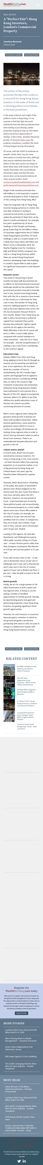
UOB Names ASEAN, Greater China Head (20, 1118)
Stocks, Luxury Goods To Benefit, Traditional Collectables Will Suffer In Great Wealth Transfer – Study (20, 1128)
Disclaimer (28, 1146)
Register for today (21, 989)
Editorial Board (13, 1143)
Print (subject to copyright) (13, 55)
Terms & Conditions (28, 1143)
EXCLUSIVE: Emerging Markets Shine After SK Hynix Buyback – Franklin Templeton (20, 1066)
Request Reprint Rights (31, 55)
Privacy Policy (16, 1146)
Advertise (30, 1140)
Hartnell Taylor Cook (21, 140)
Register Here (21, 1013)
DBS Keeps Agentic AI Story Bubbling (21, 1056)
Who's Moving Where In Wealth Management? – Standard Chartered (20, 1039)
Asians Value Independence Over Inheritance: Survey (19, 1048)
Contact (21, 1140)
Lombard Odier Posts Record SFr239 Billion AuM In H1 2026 (21, 1031)
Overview (11, 1140)
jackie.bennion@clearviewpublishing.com (20, 185)
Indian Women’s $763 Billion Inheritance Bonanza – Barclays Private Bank (18, 1089)
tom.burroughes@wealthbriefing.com (19, 182)
